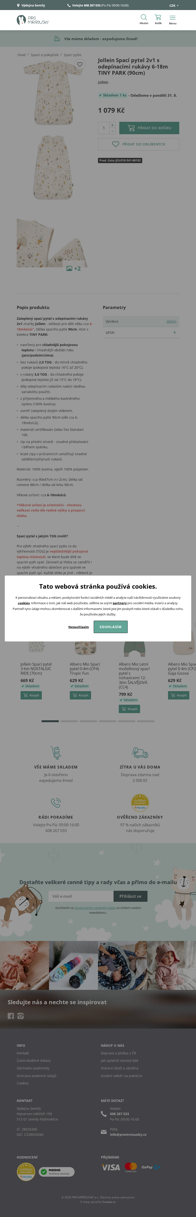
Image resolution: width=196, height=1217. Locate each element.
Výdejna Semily (33, 5)
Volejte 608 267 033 (86, 5)
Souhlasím (111, 627)
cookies (24, 603)
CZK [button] (172, 5)
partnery (120, 603)
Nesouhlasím (78, 627)
